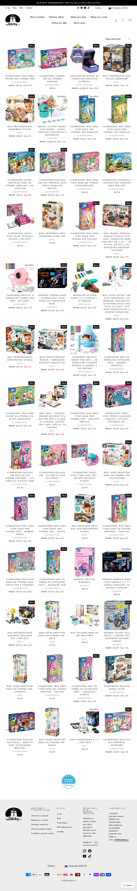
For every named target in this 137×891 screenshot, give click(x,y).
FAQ (21, 7)
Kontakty (29, 7)
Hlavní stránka (37, 17)
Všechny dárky (57, 17)
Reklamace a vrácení (39, 820)
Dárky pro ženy (79, 17)
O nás (7, 7)
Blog (15, 7)
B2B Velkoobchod (64, 827)
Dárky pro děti (60, 23)
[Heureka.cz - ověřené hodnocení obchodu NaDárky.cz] (69, 781)
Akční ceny (79, 23)
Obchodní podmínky (39, 824)
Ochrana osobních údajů (41, 829)
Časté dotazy (62, 822)
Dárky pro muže (99, 17)
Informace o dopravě (39, 815)
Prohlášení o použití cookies (42, 833)
